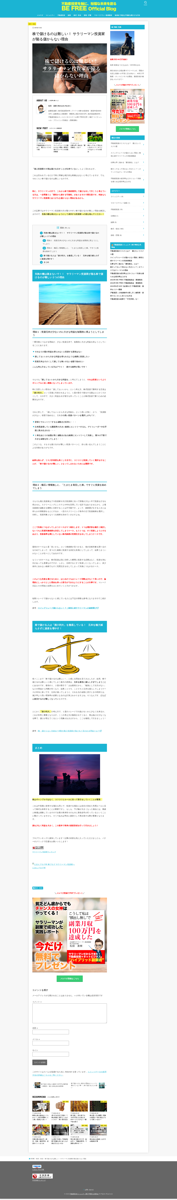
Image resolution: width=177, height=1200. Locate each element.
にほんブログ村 (39, 867)
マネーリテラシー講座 (120, 203)
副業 (69, 15)
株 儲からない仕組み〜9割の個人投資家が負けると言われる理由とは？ (69, 730)
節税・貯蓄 (87, 15)
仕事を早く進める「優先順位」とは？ (124, 264)
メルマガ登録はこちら (69, 978)
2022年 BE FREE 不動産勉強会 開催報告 (126, 283)
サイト (35, 1050)
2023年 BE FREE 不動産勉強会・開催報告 (126, 280)
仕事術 (114, 216)
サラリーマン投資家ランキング (44, 852)
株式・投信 (77, 15)
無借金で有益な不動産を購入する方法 (127, 15)
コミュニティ (50, 15)
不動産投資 (61, 15)
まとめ (45, 262)
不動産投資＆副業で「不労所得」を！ (124, 299)
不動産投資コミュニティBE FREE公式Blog (84, 1194)
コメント (37, 1001)
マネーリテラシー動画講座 (103, 15)
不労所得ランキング (39, 1180)
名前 (35, 1027)
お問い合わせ (89, 1190)
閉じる (67, 228)
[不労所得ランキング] (42, 1177)
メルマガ (40, 15)
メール (36, 1039)
